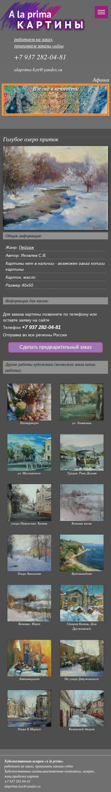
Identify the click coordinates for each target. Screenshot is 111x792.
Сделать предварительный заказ (55, 347)
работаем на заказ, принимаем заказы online (39, 42)
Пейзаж (26, 247)
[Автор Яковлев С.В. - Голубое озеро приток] (55, 188)
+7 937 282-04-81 (41, 327)
